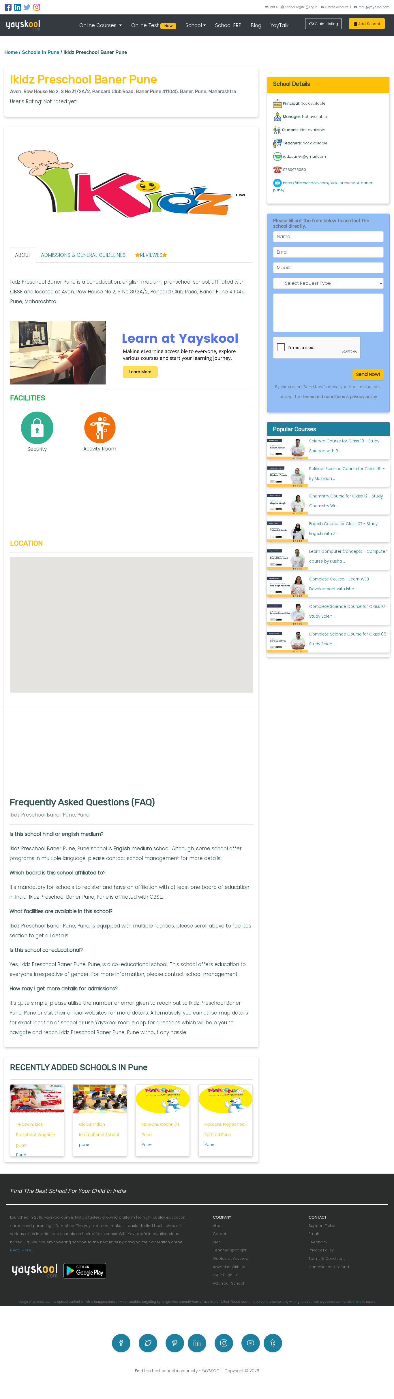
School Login (294, 7)
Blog (256, 25)
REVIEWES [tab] (151, 255)
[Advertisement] (131, 499)
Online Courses (98, 25)
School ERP (228, 25)
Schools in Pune (40, 52)
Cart (273, 7)
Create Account (336, 7)
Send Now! (368, 374)
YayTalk (280, 25)
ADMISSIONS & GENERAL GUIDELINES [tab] (83, 255)
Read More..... (22, 1250)
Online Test (153, 25)
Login (312, 7)
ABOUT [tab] (23, 255)
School (193, 25)
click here (354, 1302)
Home (11, 52)
